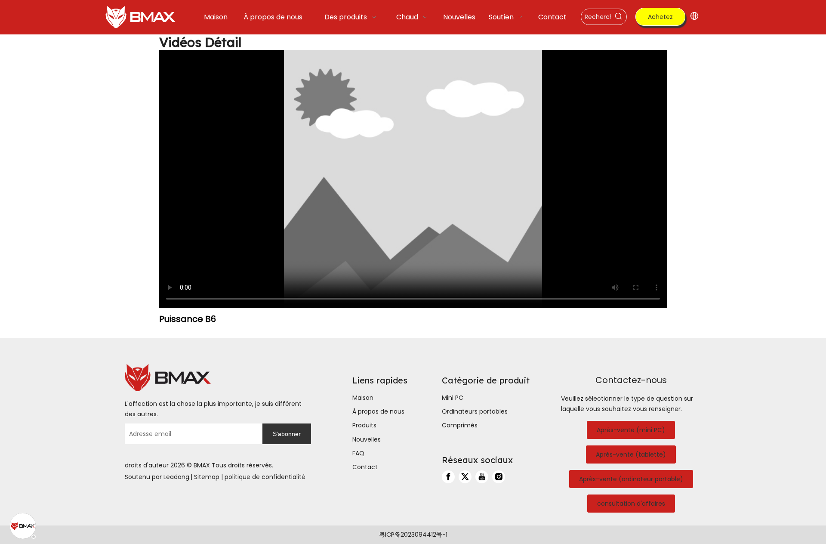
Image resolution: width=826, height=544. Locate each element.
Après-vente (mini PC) (631, 430)
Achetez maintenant (660, 19)
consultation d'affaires (631, 503)
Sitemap (206, 477)
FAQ (358, 453)
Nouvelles (366, 439)
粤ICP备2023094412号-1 (413, 534)
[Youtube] (481, 476)
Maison (362, 397)
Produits (364, 425)
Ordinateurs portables (475, 411)
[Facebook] (448, 476)
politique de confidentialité (265, 477)
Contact (365, 467)
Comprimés (460, 425)
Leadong (176, 477)
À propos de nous (378, 411)
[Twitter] (465, 476)
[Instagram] (498, 476)
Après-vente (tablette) (631, 454)
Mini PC (452, 397)
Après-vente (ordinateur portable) (631, 479)
